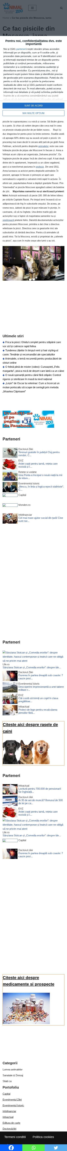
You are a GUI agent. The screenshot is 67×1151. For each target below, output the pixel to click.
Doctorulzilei (9, 1128)
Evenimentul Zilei (12, 1099)
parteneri (21, 49)
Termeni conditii (15, 1137)
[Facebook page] (28, 426)
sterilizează (8, 220)
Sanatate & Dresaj (13, 1075)
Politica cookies (43, 1137)
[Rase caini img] (26, 763)
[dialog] (33, 78)
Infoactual (8, 1117)
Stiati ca (7, 1081)
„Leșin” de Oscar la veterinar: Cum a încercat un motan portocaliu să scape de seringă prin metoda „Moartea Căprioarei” (31, 387)
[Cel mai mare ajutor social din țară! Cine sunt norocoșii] (10, 519)
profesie (40, 166)
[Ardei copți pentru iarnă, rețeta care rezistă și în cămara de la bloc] (10, 465)
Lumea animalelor (13, 1069)
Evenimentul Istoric (13, 1105)
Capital (6, 1093)
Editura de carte (11, 1122)
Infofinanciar (9, 1111)
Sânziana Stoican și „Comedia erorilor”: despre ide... (32, 667)
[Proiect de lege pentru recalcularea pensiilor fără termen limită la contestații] (10, 711)
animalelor (43, 146)
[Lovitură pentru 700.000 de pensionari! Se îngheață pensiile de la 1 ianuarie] (10, 790)
